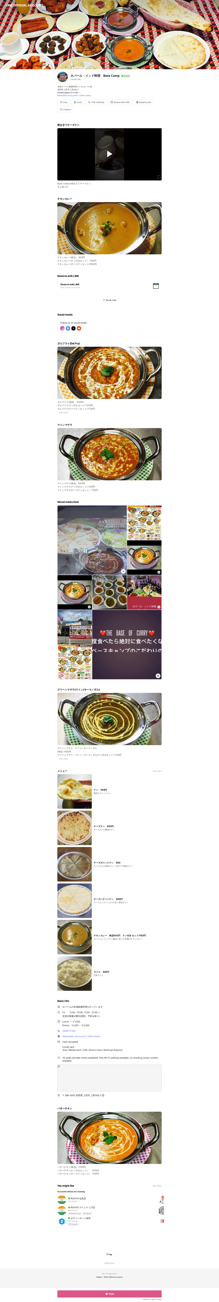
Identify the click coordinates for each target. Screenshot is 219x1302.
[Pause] (109, 154)
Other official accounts (113, 1277)
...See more (62, 412)
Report (99, 1277)
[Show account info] (125, 76)
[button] (77, 102)
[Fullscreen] (159, 177)
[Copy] (103, 1095)
